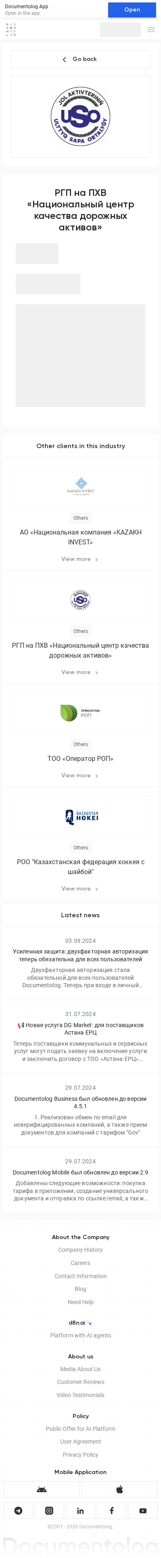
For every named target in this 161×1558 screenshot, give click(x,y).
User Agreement (80, 1441)
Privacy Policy (80, 1454)
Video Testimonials (80, 1395)
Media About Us (80, 1369)
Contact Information (80, 1276)
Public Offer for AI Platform (80, 1428)
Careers (80, 1263)
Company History (80, 1249)
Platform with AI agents (80, 1335)
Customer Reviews (80, 1382)
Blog (80, 1289)
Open (132, 10)
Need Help (81, 1302)
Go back (85, 59)
